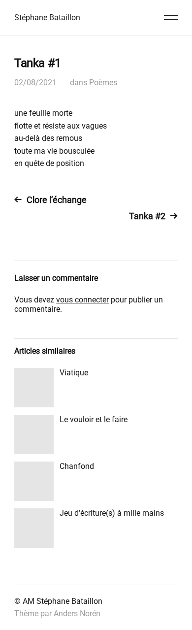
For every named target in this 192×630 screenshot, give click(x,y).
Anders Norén (77, 613)
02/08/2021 (35, 82)
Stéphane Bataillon (47, 17)
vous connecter (82, 299)
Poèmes (103, 82)
